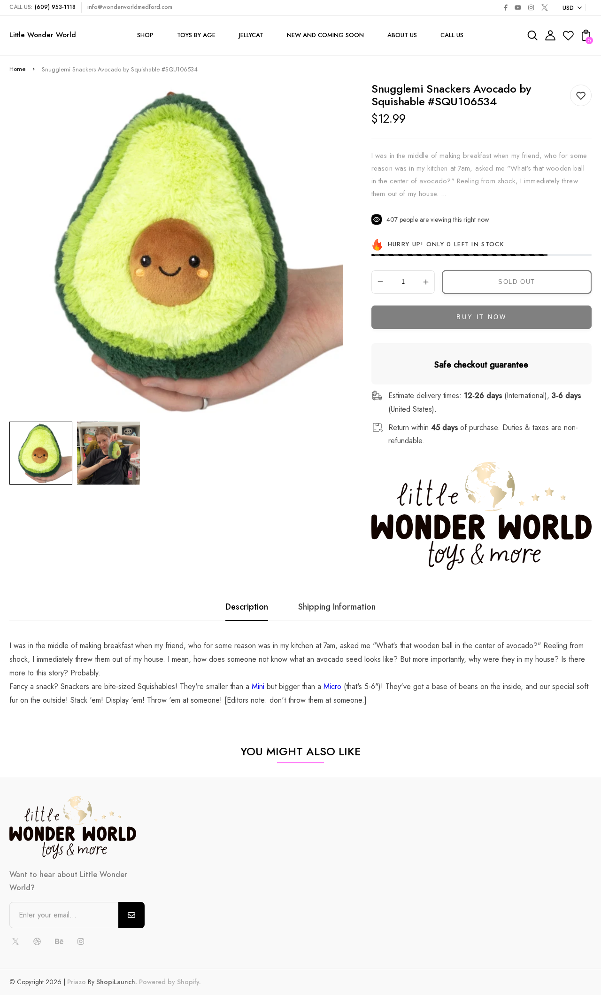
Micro (332, 686)
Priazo (76, 982)
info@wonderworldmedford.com (129, 7)
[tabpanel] (43, 453)
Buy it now (481, 317)
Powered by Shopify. (169, 982)
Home (17, 68)
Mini (258, 686)
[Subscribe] (131, 915)
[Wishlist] (568, 38)
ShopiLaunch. (116, 982)
